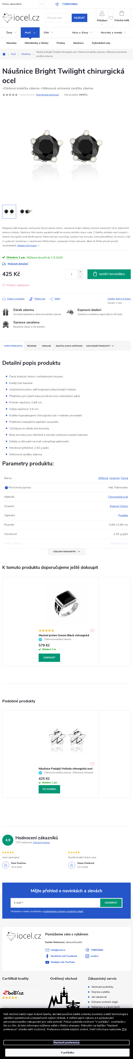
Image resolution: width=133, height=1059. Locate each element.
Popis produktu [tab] (13, 346)
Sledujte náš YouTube (63, 962)
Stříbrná (103, 478)
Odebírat (111, 902)
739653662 (97, 950)
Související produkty (98, 346)
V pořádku (67, 1052)
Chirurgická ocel (118, 497)
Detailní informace (27, 245)
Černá (124, 478)
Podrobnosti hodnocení (47, 94)
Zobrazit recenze (41, 842)
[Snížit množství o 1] (80, 276)
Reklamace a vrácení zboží (105, 1007)
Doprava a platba (100, 992)
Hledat (79, 18)
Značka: (119, 298)
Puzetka (123, 515)
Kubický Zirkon (119, 506)
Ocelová (114, 478)
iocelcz (94, 956)
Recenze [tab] (31, 346)
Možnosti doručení (18, 263)
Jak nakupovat (99, 997)
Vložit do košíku (112, 274)
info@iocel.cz (58, 950)
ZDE (124, 1029)
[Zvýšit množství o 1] (80, 272)
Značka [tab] (69, 346)
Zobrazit (49, 657)
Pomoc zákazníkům (12, 4)
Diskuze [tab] (46, 346)
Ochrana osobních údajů (104, 1002)
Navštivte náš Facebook (64, 956)
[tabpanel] (66, 621)
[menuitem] (11, 32)
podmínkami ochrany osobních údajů (63, 911)
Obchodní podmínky (102, 987)
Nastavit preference (66, 1042)
